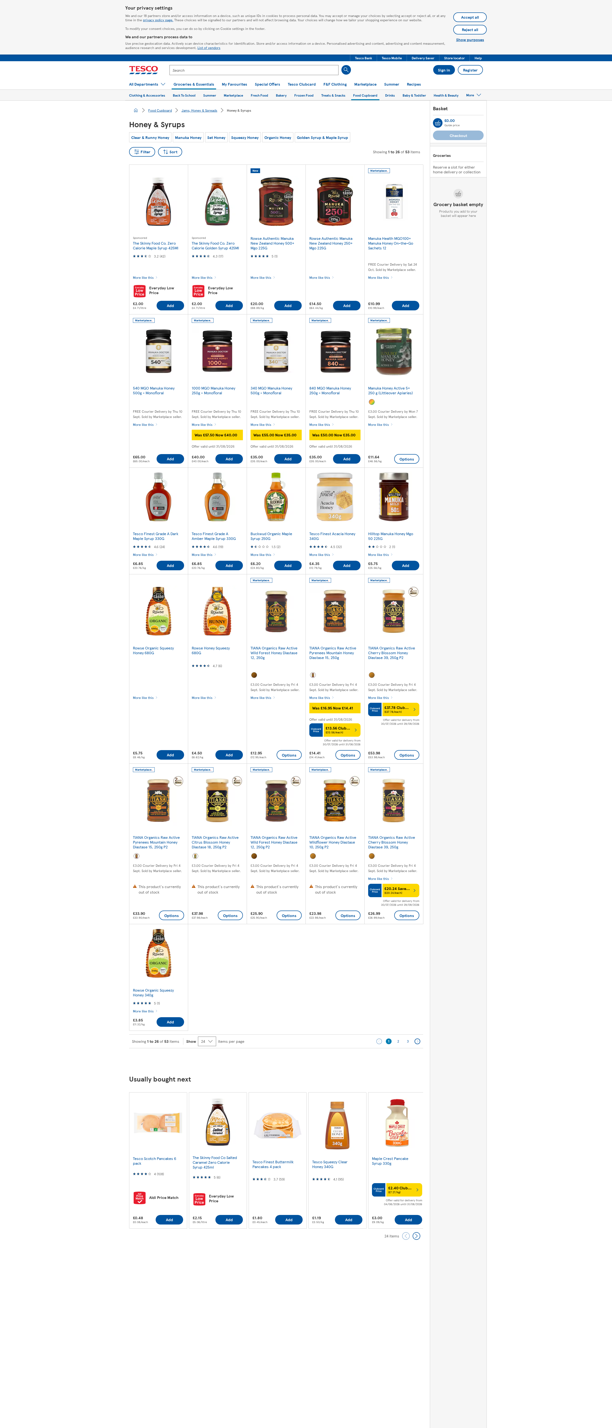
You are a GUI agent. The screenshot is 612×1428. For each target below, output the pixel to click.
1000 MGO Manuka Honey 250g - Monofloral (213, 390)
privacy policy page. (158, 19)
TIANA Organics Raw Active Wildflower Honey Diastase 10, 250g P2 (332, 842)
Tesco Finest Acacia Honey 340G (332, 536)
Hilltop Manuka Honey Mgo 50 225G (390, 536)
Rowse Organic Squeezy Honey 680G (153, 650)
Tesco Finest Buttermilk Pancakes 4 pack (273, 1164)
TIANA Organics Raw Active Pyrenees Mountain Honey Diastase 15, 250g (332, 652)
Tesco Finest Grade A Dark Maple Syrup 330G (155, 536)
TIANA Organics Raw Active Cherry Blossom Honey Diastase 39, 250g (391, 842)
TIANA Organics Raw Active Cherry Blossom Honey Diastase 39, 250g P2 (391, 652)
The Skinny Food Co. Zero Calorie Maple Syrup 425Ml (155, 245)
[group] (158, 1160)
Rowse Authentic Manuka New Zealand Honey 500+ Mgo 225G (272, 243)
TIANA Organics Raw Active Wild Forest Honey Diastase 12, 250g (274, 652)
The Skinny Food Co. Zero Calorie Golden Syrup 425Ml (215, 245)
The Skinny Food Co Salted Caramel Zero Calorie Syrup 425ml (215, 1162)
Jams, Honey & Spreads (199, 110)
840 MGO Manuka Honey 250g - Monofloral (330, 390)
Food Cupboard (160, 110)
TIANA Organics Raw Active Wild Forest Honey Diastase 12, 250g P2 (274, 842)
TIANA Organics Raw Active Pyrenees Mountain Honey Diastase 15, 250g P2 (156, 842)
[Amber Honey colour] (313, 675)
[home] (136, 110)
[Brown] (254, 675)
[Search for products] (346, 70)
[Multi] (371, 402)
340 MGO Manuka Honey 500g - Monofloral (271, 390)
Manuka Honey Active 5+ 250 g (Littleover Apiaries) (390, 390)
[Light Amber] (195, 856)
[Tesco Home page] (143, 70)
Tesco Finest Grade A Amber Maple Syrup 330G (214, 536)
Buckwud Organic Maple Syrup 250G (271, 536)
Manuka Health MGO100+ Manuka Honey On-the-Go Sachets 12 (390, 243)
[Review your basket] (438, 123)
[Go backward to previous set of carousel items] (406, 1236)
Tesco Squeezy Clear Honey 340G (330, 1164)
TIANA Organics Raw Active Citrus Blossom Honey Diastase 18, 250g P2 (215, 842)
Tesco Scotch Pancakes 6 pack (154, 1161)
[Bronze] (371, 675)
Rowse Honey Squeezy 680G (211, 650)
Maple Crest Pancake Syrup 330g (390, 1161)
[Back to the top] (308, 1060)
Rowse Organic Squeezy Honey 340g (153, 992)
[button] (363, 58)
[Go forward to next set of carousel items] (416, 1236)
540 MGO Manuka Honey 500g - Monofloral (154, 390)
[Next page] (417, 1041)
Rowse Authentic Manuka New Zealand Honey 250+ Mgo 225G (331, 243)
